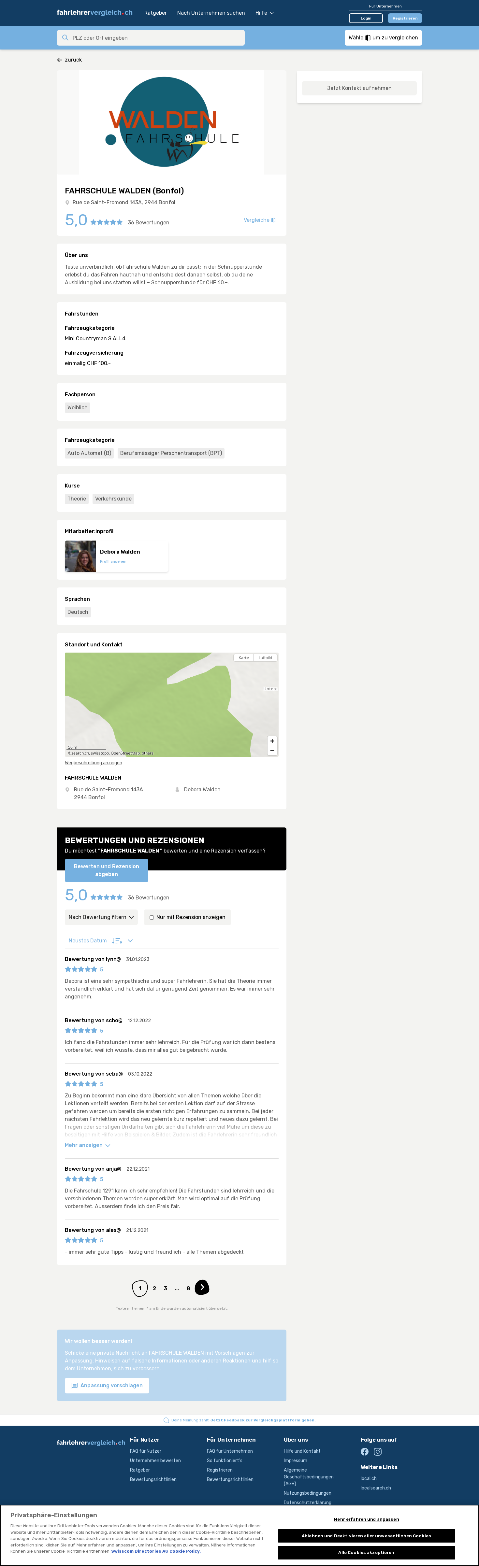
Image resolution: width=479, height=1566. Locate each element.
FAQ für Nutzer (145, 1451)
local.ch (369, 1478)
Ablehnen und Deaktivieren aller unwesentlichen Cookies (366, 1535)
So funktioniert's (224, 1460)
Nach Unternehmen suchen (211, 13)
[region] (172, 705)
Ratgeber (155, 13)
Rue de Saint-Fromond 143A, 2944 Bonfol (124, 202)
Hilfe (261, 13)
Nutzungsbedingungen (307, 1493)
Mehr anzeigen (84, 1145)
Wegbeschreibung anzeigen (93, 763)
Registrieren (405, 18)
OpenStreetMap (125, 753)
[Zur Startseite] (97, 13)
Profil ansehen (113, 561)
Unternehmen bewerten (155, 1460)
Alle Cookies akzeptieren (366, 1552)
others (147, 753)
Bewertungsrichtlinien (153, 1479)
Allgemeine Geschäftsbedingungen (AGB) (309, 1477)
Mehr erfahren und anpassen (366, 1519)
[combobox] (157, 38)
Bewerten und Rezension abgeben (106, 870)
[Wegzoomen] (272, 750)
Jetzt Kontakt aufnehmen (359, 88)
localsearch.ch (376, 1488)
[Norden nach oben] (272, 669)
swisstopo (100, 753)
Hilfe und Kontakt (302, 1451)
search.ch (80, 753)
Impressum (295, 1460)
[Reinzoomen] (272, 741)
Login (366, 18)
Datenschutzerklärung (307, 1502)
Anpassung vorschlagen (111, 1385)
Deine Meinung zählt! (243, 1420)
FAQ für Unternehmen (230, 1451)
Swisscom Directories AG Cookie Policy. (156, 1551)
